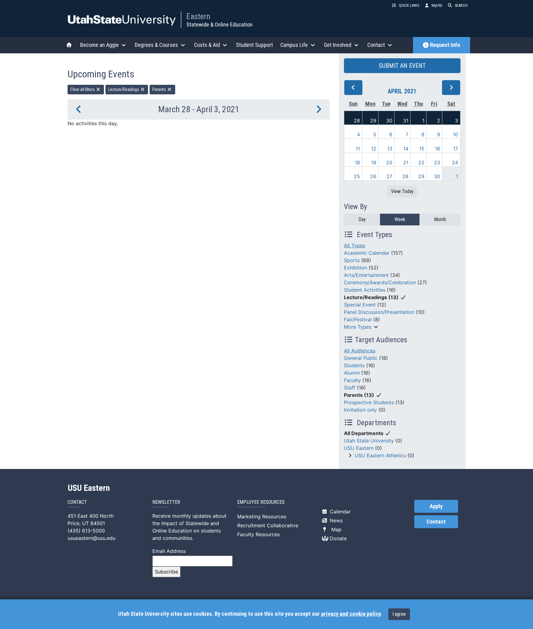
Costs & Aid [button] (207, 45)
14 (405, 149)
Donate (337, 538)
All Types (354, 245)
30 (389, 120)
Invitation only (360, 410)
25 (357, 176)
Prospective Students (369, 402)
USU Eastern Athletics (380, 455)
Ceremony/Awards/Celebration (380, 282)
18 (357, 162)
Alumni (352, 373)
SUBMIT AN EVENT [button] (402, 65)
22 (421, 162)
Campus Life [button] (294, 45)
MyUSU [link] (437, 5)
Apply (436, 506)
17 (455, 149)
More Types (357, 327)
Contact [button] (376, 45)
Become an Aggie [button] (99, 45)
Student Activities (364, 290)
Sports (352, 260)
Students (354, 365)
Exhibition (355, 268)
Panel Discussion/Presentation (379, 312)
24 (455, 162)
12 (373, 149)
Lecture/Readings (124, 89)
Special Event (360, 305)
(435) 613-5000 (86, 531)
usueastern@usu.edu (91, 538)
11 (358, 149)
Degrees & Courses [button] (156, 45)
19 (373, 162)
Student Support (254, 45)
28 (357, 120)
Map (334, 529)
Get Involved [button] (337, 45)
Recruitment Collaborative (267, 525)
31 (405, 120)
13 (389, 149)
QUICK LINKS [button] (409, 5)
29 (373, 120)
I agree (399, 614)
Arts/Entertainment (366, 275)
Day (362, 219)
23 (437, 162)
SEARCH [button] (461, 5)
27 (389, 176)
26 (373, 176)
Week (400, 219)
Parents (159, 89)
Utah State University (369, 441)
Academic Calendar (367, 253)
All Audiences (359, 350)
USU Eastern (359, 448)
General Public (361, 358)
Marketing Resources (261, 516)
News (335, 520)
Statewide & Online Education (219, 24)
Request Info (445, 45)
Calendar (339, 511)
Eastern (198, 16)
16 (437, 149)
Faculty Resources (258, 534)
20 (389, 162)
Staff (349, 387)
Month (440, 219)
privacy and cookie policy (350, 613)
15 (421, 149)
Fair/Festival (358, 319)
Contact (436, 521)
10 (455, 134)
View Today (402, 191)
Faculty (352, 380)
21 (405, 162)
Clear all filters (83, 89)
